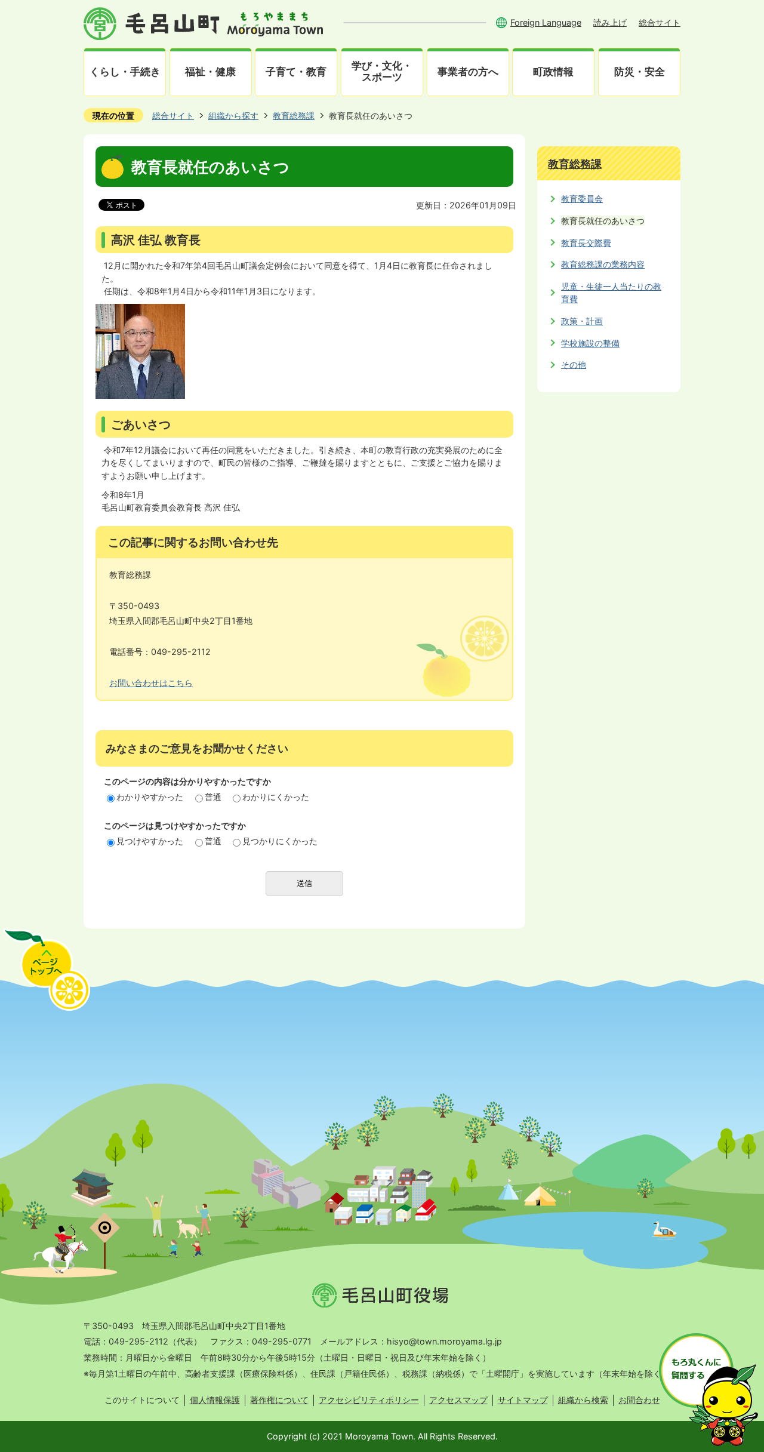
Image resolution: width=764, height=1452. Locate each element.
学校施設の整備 (590, 343)
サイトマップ (523, 1400)
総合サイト (659, 22)
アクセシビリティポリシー (369, 1400)
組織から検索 (583, 1400)
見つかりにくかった (280, 841)
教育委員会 (582, 198)
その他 (573, 364)
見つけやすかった (149, 841)
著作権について (279, 1400)
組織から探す (233, 115)
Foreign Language (545, 22)
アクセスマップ (458, 1400)
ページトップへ (46, 969)
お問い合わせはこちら (151, 683)
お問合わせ (639, 1400)
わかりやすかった (149, 797)
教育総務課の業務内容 (603, 264)
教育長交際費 (586, 243)
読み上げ (610, 22)
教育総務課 (294, 115)
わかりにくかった (275, 797)
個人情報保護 (215, 1400)
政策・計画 (582, 321)
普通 (213, 797)
